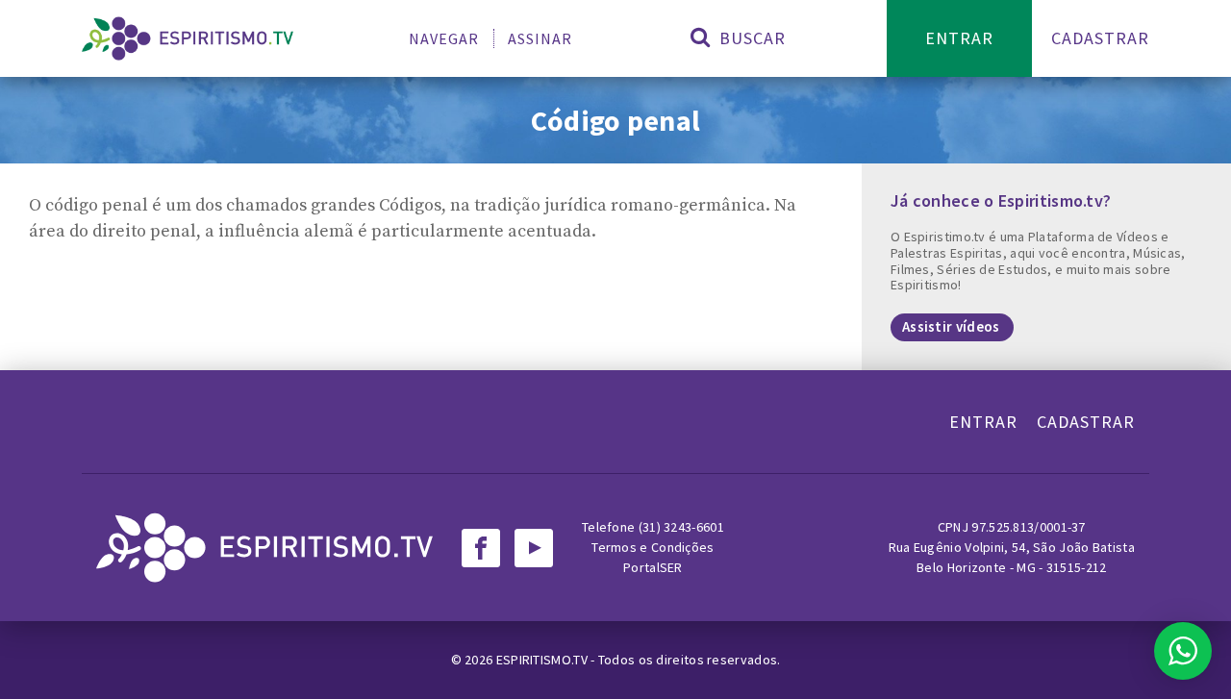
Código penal (616, 120)
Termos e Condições (652, 547)
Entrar (959, 38)
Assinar (540, 38)
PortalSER (653, 567)
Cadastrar (1100, 38)
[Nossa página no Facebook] (481, 548)
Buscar (750, 38)
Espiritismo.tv (543, 659)
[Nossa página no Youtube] (534, 548)
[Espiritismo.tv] (187, 38)
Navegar (444, 38)
